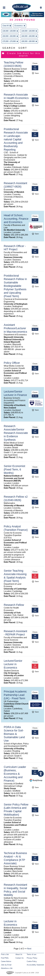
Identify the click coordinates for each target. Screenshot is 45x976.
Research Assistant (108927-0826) (15, 185)
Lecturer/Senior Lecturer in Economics (13, 664)
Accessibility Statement (35, 965)
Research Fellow (14, 604)
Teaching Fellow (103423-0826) (13, 64)
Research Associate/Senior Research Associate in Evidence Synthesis (16, 432)
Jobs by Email (6, 965)
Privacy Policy (32, 958)
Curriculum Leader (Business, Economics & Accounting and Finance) (15, 773)
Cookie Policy (32, 961)
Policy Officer (12, 362)
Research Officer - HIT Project (15, 247)
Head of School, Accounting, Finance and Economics (16, 219)
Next (29, 949)
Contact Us (20, 958)
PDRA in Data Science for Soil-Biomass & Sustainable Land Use (14, 733)
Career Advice (6, 961)
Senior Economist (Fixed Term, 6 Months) (14, 469)
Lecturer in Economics (10, 923)
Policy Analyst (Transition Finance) (16, 528)
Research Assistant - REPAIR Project (15, 633)
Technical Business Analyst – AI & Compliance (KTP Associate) (15, 858)
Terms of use (31, 954)
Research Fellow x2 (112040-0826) (16, 498)
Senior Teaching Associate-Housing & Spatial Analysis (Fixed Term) (15, 576)
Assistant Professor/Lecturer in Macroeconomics (15, 328)
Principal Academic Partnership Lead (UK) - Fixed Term (15, 695)
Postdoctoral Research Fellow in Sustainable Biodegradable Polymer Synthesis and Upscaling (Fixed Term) (15, 286)
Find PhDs (5, 958)
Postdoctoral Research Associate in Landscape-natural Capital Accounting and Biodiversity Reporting (16, 139)
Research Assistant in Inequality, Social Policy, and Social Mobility (15, 890)
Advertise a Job (6, 968)
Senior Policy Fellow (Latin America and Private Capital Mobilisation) (16, 809)
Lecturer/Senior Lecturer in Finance (15, 393)
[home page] (21, 10)
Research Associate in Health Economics (16, 96)
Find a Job (5, 954)
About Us (19, 954)
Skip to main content (10, 2)
